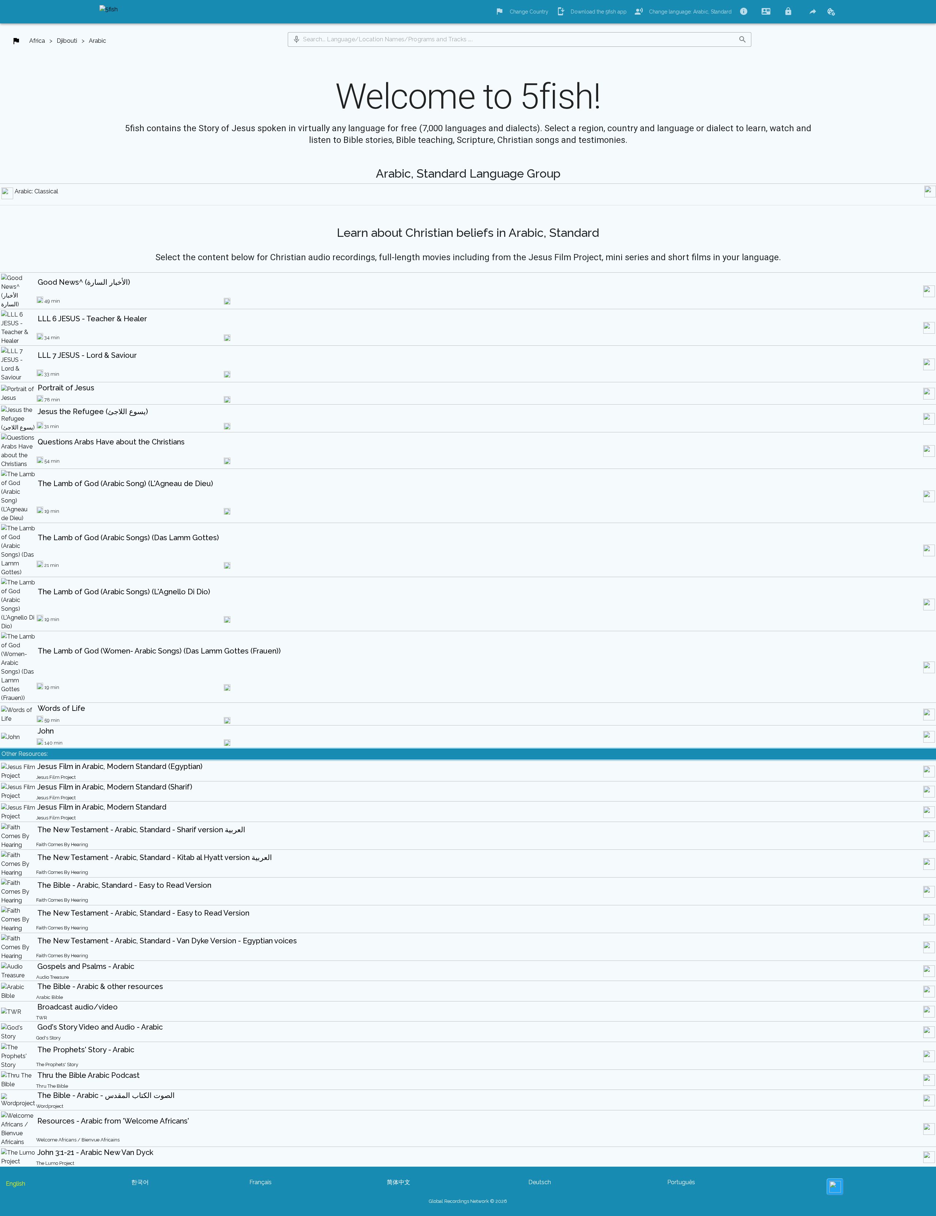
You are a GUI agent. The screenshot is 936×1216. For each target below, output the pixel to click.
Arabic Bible (49, 997)
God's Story (48, 1038)
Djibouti (67, 40)
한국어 (140, 1182)
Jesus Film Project (56, 777)
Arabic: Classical (36, 191)
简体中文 (398, 1182)
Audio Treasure (52, 977)
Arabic (97, 40)
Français (260, 1182)
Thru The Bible (52, 1086)
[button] (296, 39)
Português (681, 1182)
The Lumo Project (55, 1163)
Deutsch (539, 1182)
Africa (37, 40)
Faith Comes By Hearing (62, 844)
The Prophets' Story (57, 1064)
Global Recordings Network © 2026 (468, 1201)
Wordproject (49, 1106)
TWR (41, 1017)
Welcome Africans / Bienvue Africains (78, 1140)
